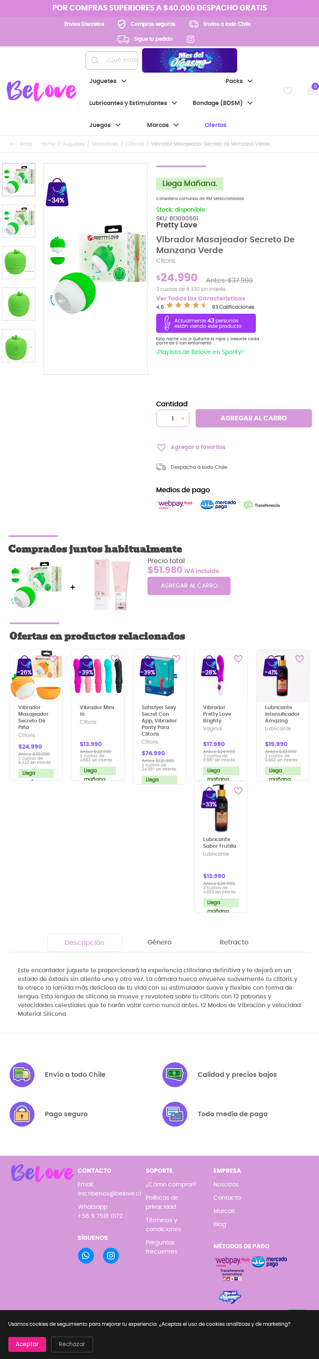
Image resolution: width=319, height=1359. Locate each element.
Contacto (227, 1198)
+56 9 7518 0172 (100, 1216)
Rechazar (72, 1344)
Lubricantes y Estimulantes (134, 103)
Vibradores (105, 144)
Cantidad (172, 404)
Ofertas (216, 125)
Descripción (84, 942)
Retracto (234, 942)
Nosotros (226, 1185)
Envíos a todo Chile (227, 24)
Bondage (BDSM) (224, 103)
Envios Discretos (84, 24)
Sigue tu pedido (153, 39)
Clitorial (134, 144)
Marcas (164, 125)
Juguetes (109, 81)
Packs (240, 81)
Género (159, 942)
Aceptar (27, 1344)
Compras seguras (153, 24)
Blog (219, 1224)
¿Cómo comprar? (171, 1185)
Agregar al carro (254, 418)
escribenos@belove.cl (109, 1194)
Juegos (106, 125)
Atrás (26, 144)
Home (48, 144)
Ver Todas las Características (200, 299)
